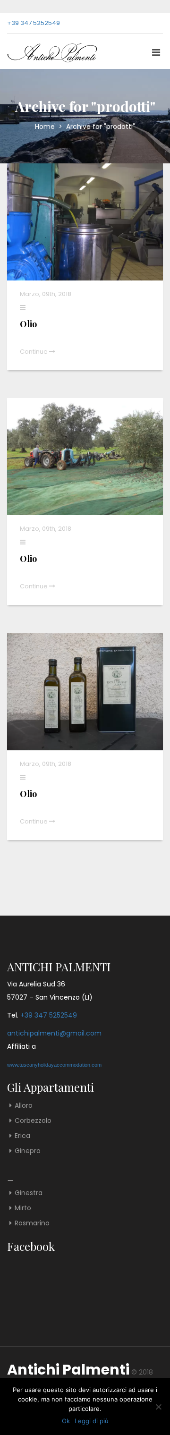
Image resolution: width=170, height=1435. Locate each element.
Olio (28, 324)
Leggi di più (92, 1421)
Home (46, 126)
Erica (22, 1135)
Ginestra (28, 1192)
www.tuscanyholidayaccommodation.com (54, 1065)
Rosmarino (32, 1223)
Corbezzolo (33, 1120)
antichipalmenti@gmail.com (54, 1033)
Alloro (24, 1105)
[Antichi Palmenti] (45, 51)
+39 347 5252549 (33, 22)
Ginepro (28, 1150)
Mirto (23, 1208)
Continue (34, 351)
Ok (66, 1421)
